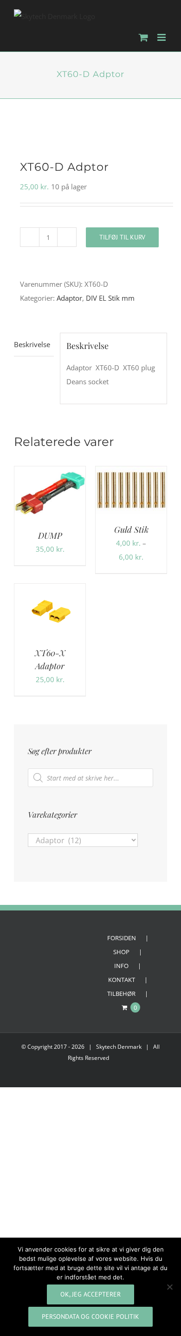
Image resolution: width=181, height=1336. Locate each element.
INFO (121, 966)
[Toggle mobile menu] (162, 37)
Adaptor (69, 298)
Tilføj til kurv (122, 237)
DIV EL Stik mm (110, 298)
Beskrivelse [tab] (32, 344)
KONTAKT (121, 979)
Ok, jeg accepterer (90, 1294)
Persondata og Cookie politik (90, 1316)
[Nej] (169, 1286)
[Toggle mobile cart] (143, 37)
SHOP (121, 952)
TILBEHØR (121, 993)
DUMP (50, 535)
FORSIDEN (121, 938)
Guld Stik (131, 529)
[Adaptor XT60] (90, 129)
